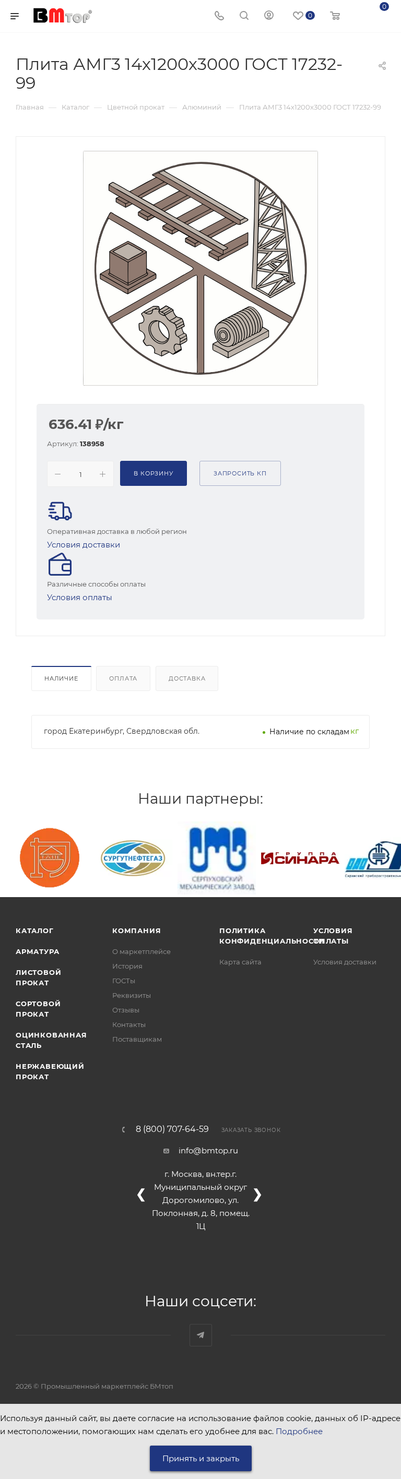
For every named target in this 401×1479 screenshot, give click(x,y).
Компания (136, 930)
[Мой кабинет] (269, 16)
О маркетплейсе (141, 951)
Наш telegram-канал (201, 1335)
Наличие (61, 678)
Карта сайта (240, 962)
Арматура (37, 951)
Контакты (129, 1024)
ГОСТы (123, 980)
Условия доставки (83, 545)
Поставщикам (137, 1039)
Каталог (35, 930)
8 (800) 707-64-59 (172, 1129)
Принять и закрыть (200, 1458)
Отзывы (125, 1010)
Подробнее (299, 1431)
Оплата (123, 678)
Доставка (187, 678)
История (127, 966)
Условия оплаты (79, 597)
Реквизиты (131, 995)
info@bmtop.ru (208, 1150)
